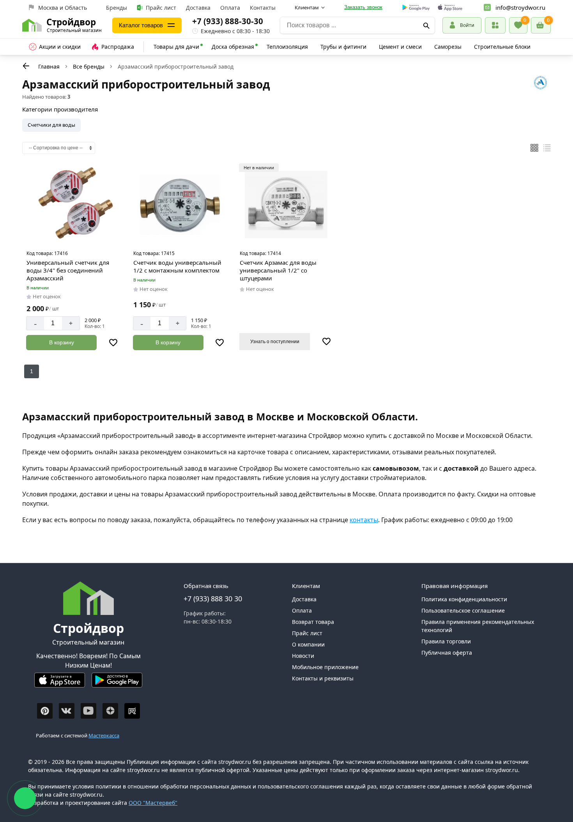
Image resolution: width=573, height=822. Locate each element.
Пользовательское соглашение (463, 610)
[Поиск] (426, 25)
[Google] (416, 8)
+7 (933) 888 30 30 (213, 598)
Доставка (198, 7)
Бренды (116, 7)
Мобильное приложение (325, 667)
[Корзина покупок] (541, 25)
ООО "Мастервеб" (153, 802)
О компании (308, 644)
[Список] (547, 148)
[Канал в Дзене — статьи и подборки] (110, 711)
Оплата (230, 7)
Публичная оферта (446, 652)
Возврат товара (313, 621)
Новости (303, 655)
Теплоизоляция (287, 46)
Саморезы (448, 46)
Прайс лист (161, 7)
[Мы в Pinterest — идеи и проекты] (45, 711)
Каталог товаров (141, 25)
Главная (49, 66)
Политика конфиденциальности (464, 599)
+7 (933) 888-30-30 (227, 21)
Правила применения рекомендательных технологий (477, 626)
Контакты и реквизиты (323, 678)
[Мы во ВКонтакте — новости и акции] (66, 711)
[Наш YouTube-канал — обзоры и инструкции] (88, 711)
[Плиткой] (534, 148)
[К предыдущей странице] (26, 66)
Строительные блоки (502, 46)
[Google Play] (117, 683)
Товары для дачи (176, 46)
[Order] (495, 25)
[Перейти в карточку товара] (73, 205)
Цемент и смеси (400, 46)
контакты (364, 520)
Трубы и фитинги (343, 46)
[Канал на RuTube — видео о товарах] (132, 711)
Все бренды (88, 66)
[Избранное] (518, 25)
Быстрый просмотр (74, 236)
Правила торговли (446, 641)
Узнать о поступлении (274, 341)
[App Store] (59, 683)
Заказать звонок (363, 7)
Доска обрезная (233, 46)
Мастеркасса (103, 735)
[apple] (450, 7)
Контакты (263, 7)
